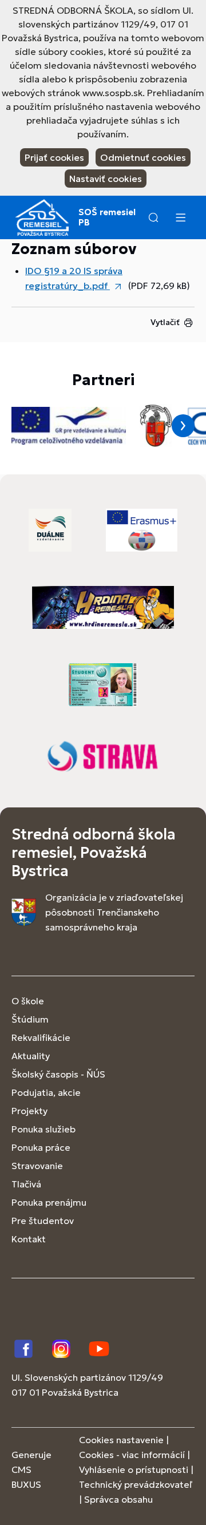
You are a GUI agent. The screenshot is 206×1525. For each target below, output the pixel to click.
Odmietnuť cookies (143, 157)
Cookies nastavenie (121, 1439)
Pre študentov (42, 1220)
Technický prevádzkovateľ (135, 1484)
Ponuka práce (40, 1147)
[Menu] (180, 217)
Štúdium (30, 1019)
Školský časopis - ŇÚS (58, 1074)
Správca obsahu (118, 1499)
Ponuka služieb (43, 1129)
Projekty (29, 1110)
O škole (27, 1001)
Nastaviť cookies (105, 178)
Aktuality (30, 1055)
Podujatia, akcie (46, 1092)
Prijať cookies (54, 157)
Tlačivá (26, 1184)
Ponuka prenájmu (48, 1202)
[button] (153, 217)
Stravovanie (37, 1165)
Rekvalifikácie (40, 1037)
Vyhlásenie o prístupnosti (133, 1469)
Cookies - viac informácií (132, 1454)
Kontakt (28, 1239)
